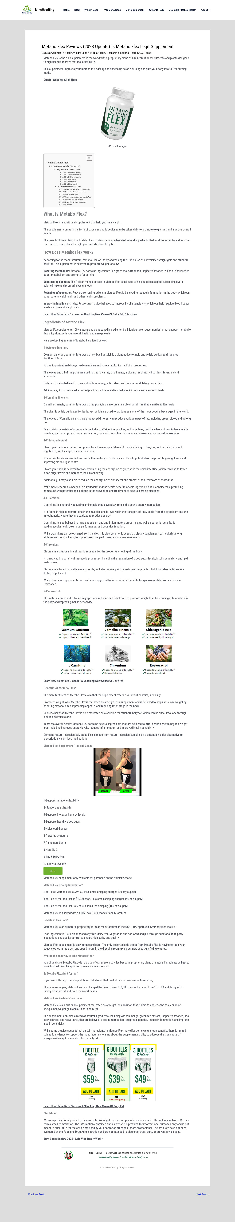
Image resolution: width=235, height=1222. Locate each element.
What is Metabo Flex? (58, 162)
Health (68, 52)
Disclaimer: (68, 205)
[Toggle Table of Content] (87, 158)
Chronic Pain (156, 9)
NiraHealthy (44, 9)
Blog (77, 9)
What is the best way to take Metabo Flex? (77, 197)
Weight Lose (91, 9)
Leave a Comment (52, 52)
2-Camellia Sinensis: (74, 174)
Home (66, 9)
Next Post (203, 1194)
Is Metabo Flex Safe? (71, 194)
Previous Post (34, 1194)
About (204, 9)
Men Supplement (134, 9)
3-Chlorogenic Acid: (74, 177)
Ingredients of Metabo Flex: (69, 169)
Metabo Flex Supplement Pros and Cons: (77, 189)
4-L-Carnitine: (72, 179)
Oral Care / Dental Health (182, 9)
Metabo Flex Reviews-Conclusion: (75, 202)
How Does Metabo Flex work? (66, 166)
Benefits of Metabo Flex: (71, 187)
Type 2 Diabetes (112, 9)
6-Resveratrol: (72, 184)
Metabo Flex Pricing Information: (74, 192)
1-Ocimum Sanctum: (74, 172)
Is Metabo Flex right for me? (73, 199)
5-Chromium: (72, 182)
